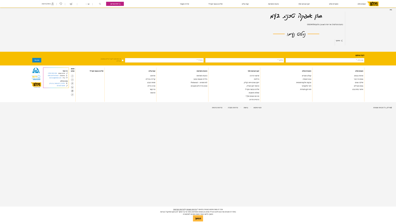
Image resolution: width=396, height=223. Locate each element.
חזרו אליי (36, 60)
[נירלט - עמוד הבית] (36, 85)
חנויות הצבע (151, 82)
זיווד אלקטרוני (306, 86)
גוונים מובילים (358, 86)
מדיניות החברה (233, 107)
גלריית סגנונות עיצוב (200, 79)
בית (391, 10)
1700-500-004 (52, 73)
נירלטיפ (256, 79)
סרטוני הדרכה (254, 75)
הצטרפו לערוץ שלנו (53, 75)
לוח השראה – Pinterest (199, 82)
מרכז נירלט (151, 86)
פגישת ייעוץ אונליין (253, 86)
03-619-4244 (61, 86)
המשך (198, 218)
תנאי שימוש (257, 107)
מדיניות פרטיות (217, 107)
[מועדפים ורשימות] (61, 4)
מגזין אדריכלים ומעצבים (199, 86)
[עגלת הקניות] (71, 4)
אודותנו (152, 75)
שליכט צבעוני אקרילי (215, 4)
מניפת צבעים (358, 75)
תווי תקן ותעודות (305, 89)
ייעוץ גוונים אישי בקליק (251, 82)
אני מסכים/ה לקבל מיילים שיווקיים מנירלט (111, 60)
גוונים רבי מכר (358, 79)
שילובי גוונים (359, 82)
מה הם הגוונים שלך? (252, 96)
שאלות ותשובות (254, 92)
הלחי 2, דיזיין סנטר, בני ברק (57, 83)
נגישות (246, 107)
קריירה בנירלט (150, 79)
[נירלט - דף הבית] (373, 7)
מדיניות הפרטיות (179, 209)
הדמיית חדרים (254, 99)
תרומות (152, 92)
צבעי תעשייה (307, 79)
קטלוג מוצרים (306, 75)
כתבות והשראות (201, 75)
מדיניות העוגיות (191, 209)
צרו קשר (152, 89)
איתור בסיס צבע (357, 89)
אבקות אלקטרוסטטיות (303, 82)
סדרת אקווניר (184, 4)
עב (88, 4)
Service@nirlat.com (55, 78)
